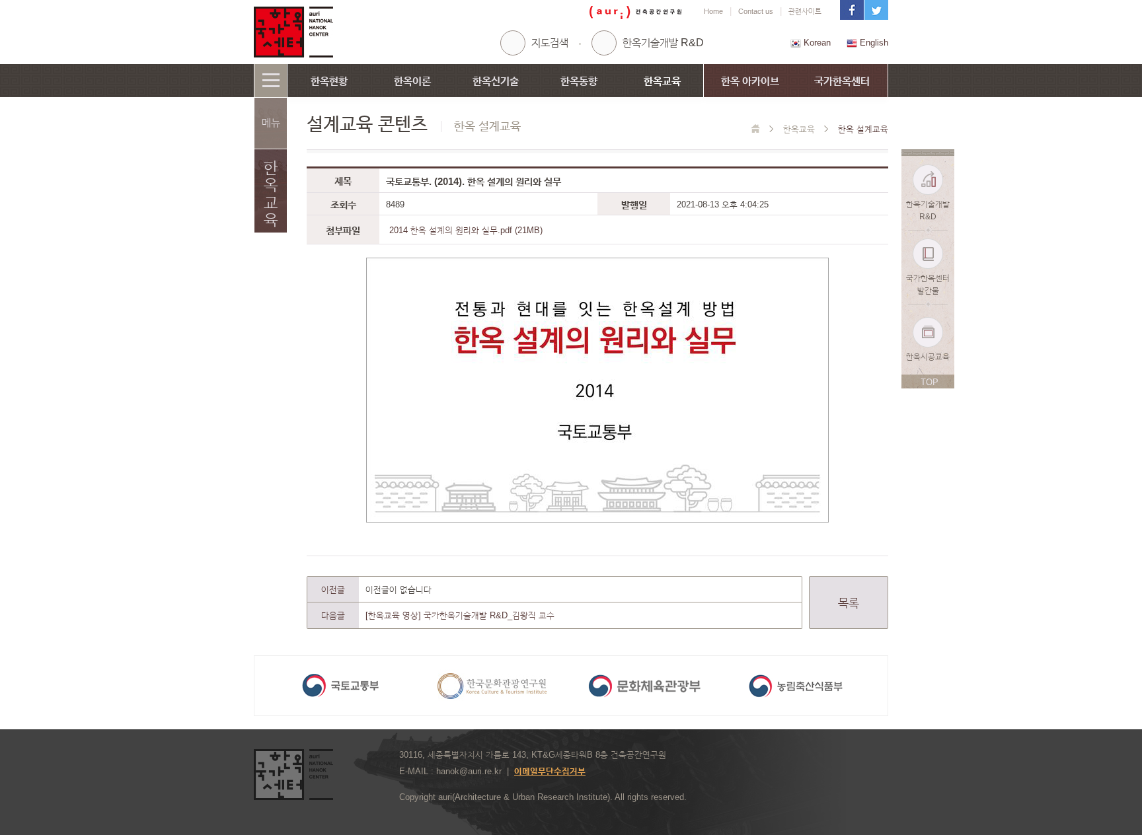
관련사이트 (804, 11)
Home (713, 11)
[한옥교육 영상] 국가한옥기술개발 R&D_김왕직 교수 (459, 615)
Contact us (755, 11)
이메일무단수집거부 (550, 771)
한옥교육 (662, 81)
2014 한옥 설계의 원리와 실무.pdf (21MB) (466, 230)
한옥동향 (578, 81)
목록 (848, 603)
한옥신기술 (496, 81)
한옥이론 (412, 81)
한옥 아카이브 (750, 81)
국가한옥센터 (842, 81)
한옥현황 (329, 81)
